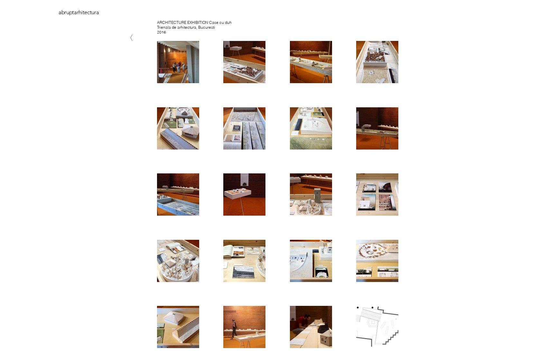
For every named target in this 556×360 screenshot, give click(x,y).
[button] (178, 62)
